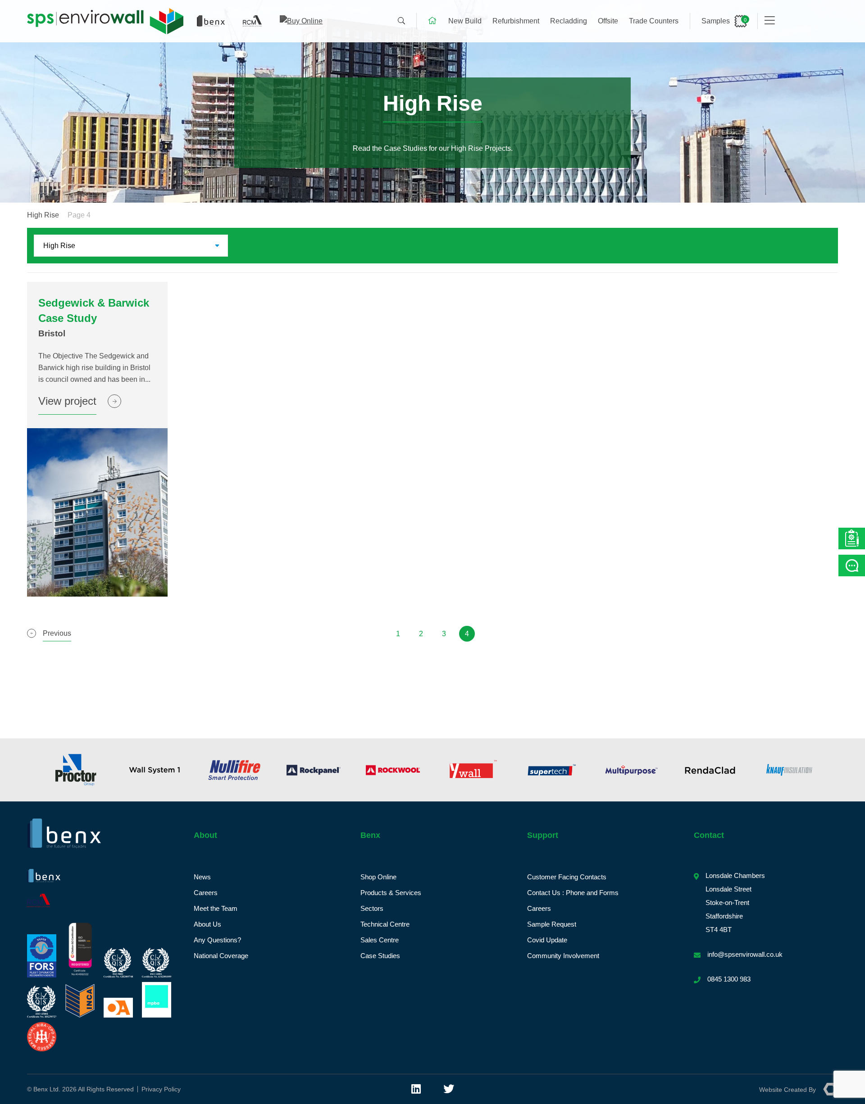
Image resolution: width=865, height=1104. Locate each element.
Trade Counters (653, 21)
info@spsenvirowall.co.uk (745, 954)
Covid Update (547, 940)
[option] (75, 769)
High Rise (43, 215)
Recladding (568, 21)
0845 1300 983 (729, 979)
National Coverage (221, 955)
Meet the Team (215, 908)
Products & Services (390, 892)
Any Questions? (217, 940)
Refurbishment (515, 21)
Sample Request (551, 924)
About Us (207, 924)
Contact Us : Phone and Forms (573, 892)
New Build (465, 21)
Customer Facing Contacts (566, 877)
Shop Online (378, 877)
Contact (709, 835)
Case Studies (380, 955)
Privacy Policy (161, 1089)
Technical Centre (385, 924)
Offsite (608, 21)
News (202, 877)
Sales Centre (379, 940)
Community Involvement (563, 955)
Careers (206, 892)
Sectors (371, 908)
